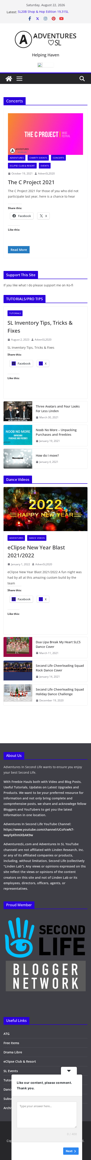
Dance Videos (37, 537)
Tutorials (15, 313)
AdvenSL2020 (46, 173)
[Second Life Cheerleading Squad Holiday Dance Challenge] (18, 695)
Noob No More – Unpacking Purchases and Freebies (56, 432)
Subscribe (11, 1099)
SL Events (11, 1071)
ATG (6, 1034)
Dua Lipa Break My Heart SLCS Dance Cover (58, 644)
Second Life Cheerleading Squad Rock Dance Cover (60, 667)
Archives (10, 1108)
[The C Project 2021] (45, 134)
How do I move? (47, 455)
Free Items (11, 1043)
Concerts (58, 157)
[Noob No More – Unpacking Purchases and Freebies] (18, 435)
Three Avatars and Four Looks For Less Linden (58, 408)
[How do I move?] (18, 459)
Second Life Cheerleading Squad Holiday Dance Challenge (60, 691)
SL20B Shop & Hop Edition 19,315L (43, 12)
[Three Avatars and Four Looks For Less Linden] (18, 411)
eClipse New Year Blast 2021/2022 (36, 551)
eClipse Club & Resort (22, 165)
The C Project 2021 (31, 182)
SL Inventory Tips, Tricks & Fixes (40, 326)
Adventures (17, 157)
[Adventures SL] (9, 78)
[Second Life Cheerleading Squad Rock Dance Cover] (18, 671)
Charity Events (38, 157)
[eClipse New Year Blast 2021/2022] (45, 509)
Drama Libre (13, 1052)
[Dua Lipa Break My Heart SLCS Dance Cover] (18, 647)
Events (45, 165)
